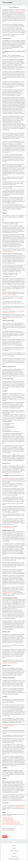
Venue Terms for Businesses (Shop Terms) (11, 823)
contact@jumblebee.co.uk (7, 251)
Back (5, 836)
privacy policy (7, 479)
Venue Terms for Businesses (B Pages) (10, 821)
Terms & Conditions (14, 850)
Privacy (14, 853)
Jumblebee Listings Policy (7, 819)
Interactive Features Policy (8, 312)
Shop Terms (8, 309)
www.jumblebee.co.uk (17, 10)
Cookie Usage (14, 856)
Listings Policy (19, 311)
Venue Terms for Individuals (10, 294)
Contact (14, 848)
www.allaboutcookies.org (7, 527)
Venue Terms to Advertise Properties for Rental (12, 824)
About (14, 845)
